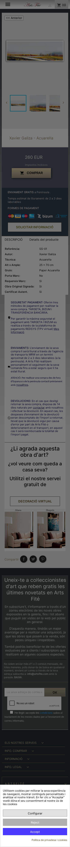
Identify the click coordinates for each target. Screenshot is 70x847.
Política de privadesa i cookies (49, 839)
